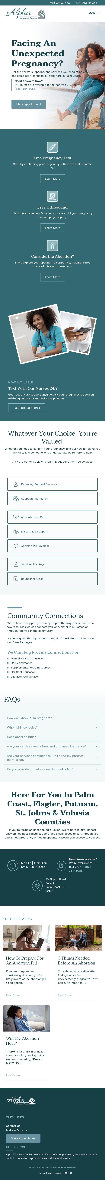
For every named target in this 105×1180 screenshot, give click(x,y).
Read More (13, 995)
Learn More (52, 178)
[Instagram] (70, 1173)
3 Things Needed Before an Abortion (76, 961)
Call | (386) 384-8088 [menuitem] (60, 3)
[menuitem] (23, 1138)
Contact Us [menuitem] (13, 1125)
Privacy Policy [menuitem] (45, 1173)
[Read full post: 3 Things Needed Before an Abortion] (78, 938)
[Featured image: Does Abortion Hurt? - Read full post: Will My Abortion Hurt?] (26, 1018)
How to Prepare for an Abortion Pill (25, 961)
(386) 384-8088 (25, 88)
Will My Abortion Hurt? (22, 1041)
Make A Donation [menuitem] (17, 1130)
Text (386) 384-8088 (26, 407)
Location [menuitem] (58, 1173)
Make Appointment (28, 104)
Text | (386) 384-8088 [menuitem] (86, 3)
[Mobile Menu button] (96, 14)
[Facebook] (66, 1173)
